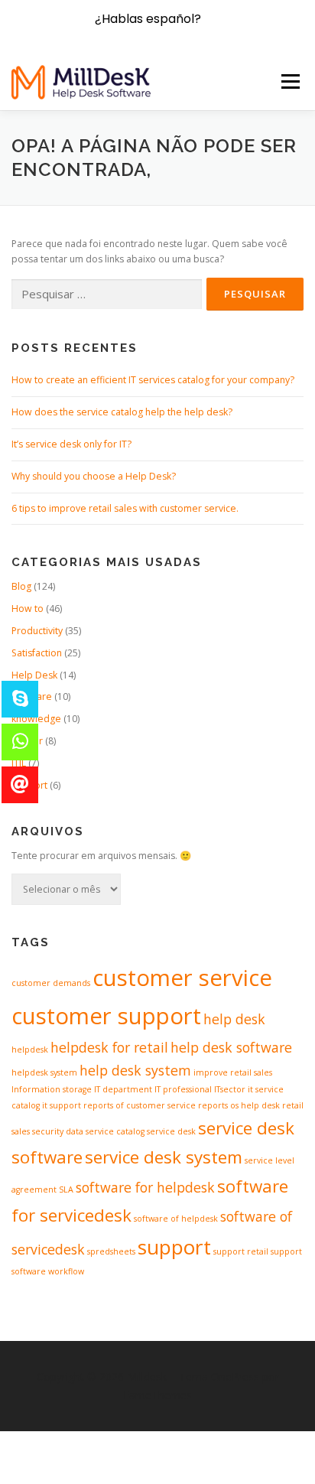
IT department (123, 1089)
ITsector (229, 1089)
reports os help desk (239, 1105)
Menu (289, 81)
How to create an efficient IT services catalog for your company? (152, 379)
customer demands (50, 983)
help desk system (135, 1070)
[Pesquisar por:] (106, 295)
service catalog (115, 1131)
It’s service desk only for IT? (71, 444)
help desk (234, 1019)
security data (57, 1131)
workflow (66, 1271)
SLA (66, 1189)
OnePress (235, 1376)
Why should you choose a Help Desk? (93, 476)
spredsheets (111, 1251)
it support (61, 1105)
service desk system (163, 1157)
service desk (171, 1131)
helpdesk (29, 1049)
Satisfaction (36, 652)
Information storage (51, 1089)
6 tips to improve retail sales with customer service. (125, 508)
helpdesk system (44, 1072)
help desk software (231, 1047)
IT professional (183, 1089)
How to (27, 608)
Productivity (37, 630)
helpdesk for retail (109, 1047)
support (174, 1247)
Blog (21, 586)
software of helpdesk (176, 1218)
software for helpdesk (145, 1187)
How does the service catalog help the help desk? (121, 411)
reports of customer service (139, 1105)
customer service (182, 977)
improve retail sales (232, 1072)
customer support (106, 1016)
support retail (240, 1251)
